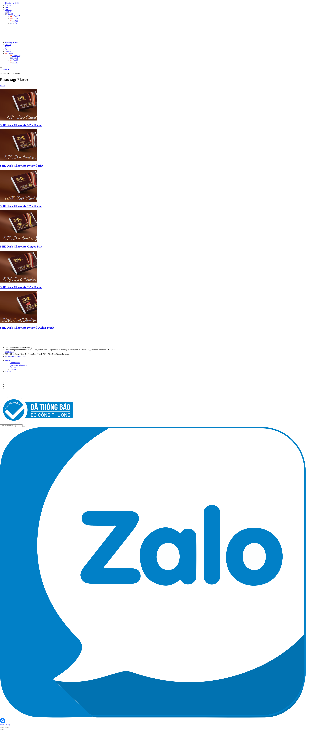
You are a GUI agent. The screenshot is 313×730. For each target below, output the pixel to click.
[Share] (6, 727)
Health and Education (18, 365)
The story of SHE (12, 3)
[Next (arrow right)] (3, 729)
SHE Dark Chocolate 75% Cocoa (21, 287)
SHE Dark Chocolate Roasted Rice (22, 165)
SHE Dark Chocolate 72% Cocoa (21, 206)
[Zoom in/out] (1, 727)
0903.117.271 (10, 352)
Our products (15, 363)
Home (2, 85)
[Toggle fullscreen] (3, 727)
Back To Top (5, 724)
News (7, 7)
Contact (8, 12)
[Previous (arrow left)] (1, 729)
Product (8, 5)
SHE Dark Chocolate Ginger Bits (21, 246)
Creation (8, 10)
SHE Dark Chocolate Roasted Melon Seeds (27, 327)
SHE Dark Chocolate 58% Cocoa (21, 125)
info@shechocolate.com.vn (15, 356)
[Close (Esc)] (8, 727)
